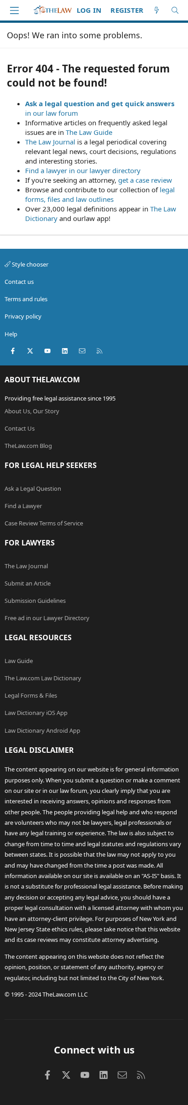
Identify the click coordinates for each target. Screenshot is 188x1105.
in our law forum (51, 113)
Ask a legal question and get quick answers (99, 103)
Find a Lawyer (23, 506)
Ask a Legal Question (33, 488)
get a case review (145, 180)
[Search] (175, 10)
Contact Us (20, 428)
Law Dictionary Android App (42, 730)
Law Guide (19, 661)
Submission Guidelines (35, 600)
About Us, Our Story (32, 411)
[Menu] (14, 10)
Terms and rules (26, 299)
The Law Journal (50, 141)
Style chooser (29, 264)
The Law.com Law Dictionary (43, 678)
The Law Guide (89, 132)
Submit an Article (28, 583)
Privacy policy (23, 316)
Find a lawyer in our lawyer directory (83, 170)
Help (11, 334)
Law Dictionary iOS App (36, 713)
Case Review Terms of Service (44, 523)
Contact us (19, 282)
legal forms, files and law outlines (100, 194)
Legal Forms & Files (31, 695)
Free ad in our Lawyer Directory (47, 618)
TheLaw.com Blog (28, 446)
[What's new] (157, 10)
